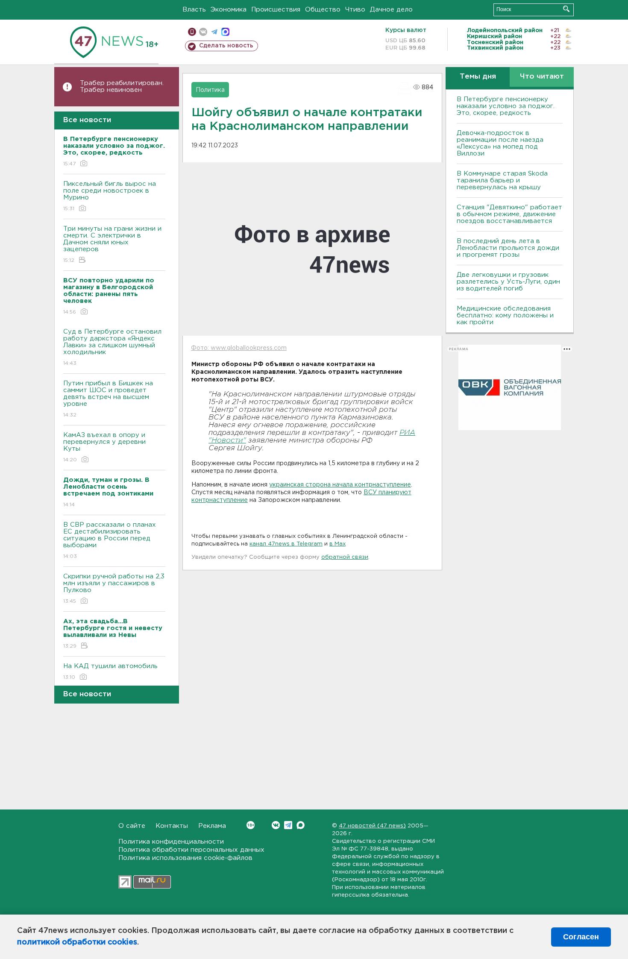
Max (300, 825)
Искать (566, 9)
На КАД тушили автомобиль (110, 671)
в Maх (337, 544)
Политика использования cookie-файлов (185, 858)
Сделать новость (226, 45)
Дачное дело (391, 9)
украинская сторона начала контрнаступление (340, 484)
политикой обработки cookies (77, 942)
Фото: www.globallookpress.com (239, 348)
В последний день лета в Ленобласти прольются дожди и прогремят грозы (508, 248)
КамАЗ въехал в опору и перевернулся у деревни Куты (104, 447)
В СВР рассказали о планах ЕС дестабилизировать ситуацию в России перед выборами (109, 540)
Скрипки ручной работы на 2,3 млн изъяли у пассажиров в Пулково (113, 589)
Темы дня (478, 76)
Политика (210, 90)
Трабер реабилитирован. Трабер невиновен (122, 86)
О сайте (131, 826)
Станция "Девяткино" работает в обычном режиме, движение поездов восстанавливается (509, 214)
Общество (322, 9)
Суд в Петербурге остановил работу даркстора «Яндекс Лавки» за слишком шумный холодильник (112, 347)
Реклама (212, 826)
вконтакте (203, 32)
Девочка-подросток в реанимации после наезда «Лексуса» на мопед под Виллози (500, 143)
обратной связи (344, 557)
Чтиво (355, 9)
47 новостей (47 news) (372, 826)
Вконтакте (276, 825)
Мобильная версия (192, 32)
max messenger (225, 32)
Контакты (172, 826)
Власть (194, 9)
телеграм (214, 32)
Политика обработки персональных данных (191, 850)
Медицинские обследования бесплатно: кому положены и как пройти (505, 315)
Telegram (288, 825)
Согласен (581, 937)
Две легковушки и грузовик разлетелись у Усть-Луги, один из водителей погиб (508, 281)
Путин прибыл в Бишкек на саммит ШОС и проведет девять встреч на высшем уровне (108, 399)
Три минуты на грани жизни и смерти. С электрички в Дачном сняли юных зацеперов (112, 244)
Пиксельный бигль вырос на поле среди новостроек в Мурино (109, 196)
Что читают (542, 76)
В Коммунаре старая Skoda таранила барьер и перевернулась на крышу (502, 180)
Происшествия (275, 9)
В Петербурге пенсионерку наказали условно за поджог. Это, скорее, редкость (506, 106)
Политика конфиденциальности (171, 842)
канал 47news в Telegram (286, 544)
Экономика (229, 9)
